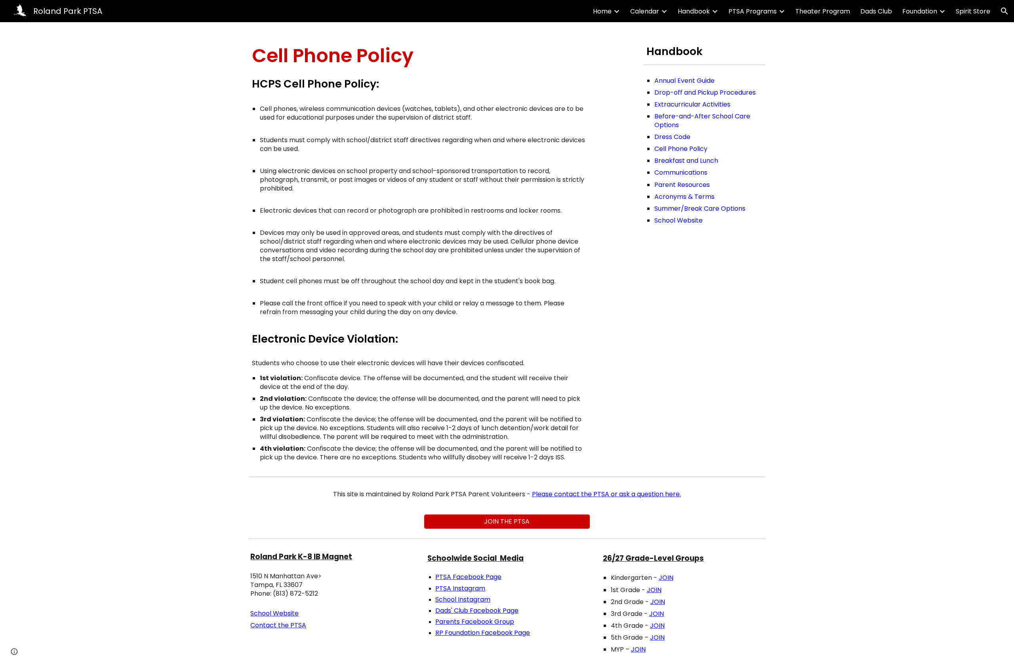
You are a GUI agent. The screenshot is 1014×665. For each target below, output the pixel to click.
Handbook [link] (694, 11)
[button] (1004, 11)
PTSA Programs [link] (752, 11)
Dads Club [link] (876, 11)
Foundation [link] (919, 11)
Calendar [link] (644, 11)
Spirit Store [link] (973, 11)
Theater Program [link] (822, 11)
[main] (419, 56)
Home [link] (602, 11)
